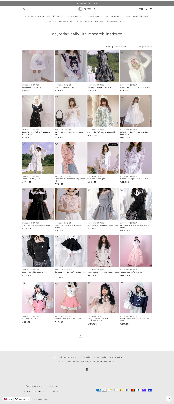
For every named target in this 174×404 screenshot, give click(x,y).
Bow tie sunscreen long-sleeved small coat (136, 320)
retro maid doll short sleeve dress (36, 225)
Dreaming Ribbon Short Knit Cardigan (135, 87)
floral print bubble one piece (99, 87)
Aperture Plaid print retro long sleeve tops (70, 180)
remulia (30, 399)
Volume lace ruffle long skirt (131, 272)
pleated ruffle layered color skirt (68, 319)
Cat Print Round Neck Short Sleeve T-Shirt (70, 133)
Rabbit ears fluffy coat (31, 179)
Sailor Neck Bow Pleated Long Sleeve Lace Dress (135, 133)
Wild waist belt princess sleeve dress (102, 225)
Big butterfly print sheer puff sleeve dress (134, 226)
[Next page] (93, 336)
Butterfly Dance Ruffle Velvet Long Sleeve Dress (36, 133)
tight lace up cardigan (96, 179)
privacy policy (116, 357)
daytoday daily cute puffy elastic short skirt (70, 273)
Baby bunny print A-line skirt (33, 87)
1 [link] (80, 336)
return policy (85, 357)
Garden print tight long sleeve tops (134, 179)
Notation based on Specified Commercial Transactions (83, 361)
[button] (24, 9)
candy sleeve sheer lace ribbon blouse (103, 272)
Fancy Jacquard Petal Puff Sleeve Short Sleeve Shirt (100, 320)
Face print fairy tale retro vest (67, 87)
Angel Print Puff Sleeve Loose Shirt (101, 132)
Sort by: (110, 46)
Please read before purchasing (63, 357)
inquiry (112, 361)
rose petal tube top (30, 319)
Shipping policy (100, 357)
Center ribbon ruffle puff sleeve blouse (68, 226)
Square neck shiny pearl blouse (34, 272)
